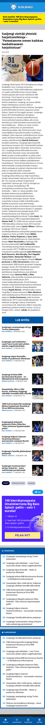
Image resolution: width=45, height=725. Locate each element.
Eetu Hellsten (7, 331)
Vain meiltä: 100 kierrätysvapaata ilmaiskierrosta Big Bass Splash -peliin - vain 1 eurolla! (22, 19)
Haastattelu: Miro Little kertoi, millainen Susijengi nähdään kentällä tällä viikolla (16, 391)
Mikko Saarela (7, 410)
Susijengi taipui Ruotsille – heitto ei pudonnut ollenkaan (16, 357)
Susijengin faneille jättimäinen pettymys (16, 452)
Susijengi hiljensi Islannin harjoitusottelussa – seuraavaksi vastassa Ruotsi (15, 438)
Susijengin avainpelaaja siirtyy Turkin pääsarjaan (16, 328)
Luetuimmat (10, 632)
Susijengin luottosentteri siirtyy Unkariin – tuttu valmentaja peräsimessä (14, 468)
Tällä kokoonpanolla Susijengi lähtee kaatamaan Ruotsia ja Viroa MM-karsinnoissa (16, 405)
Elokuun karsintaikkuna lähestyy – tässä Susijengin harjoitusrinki (23, 704)
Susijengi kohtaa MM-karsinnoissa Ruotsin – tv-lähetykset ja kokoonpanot (15, 376)
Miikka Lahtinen (8, 381)
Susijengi (31, 483)
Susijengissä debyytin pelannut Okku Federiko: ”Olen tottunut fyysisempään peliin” (16, 425)
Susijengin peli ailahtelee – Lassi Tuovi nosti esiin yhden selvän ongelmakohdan (15, 343)
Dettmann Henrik (18, 483)
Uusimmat (9, 550)
